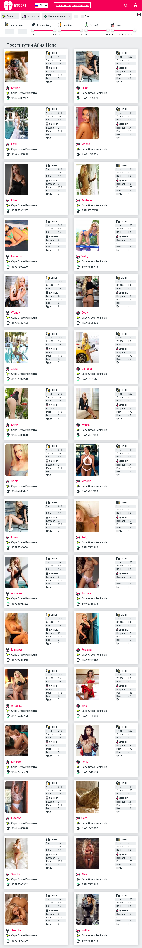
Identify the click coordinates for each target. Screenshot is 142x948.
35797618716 (90, 266)
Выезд (88, 16)
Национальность (57, 16)
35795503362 (90, 547)
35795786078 (90, 98)
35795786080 (90, 716)
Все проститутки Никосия (72, 5)
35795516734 (90, 772)
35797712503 (19, 772)
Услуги (31, 16)
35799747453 (90, 210)
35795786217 (19, 98)
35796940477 (19, 491)
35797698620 (90, 322)
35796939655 (90, 379)
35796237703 (19, 322)
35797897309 (90, 435)
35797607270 (19, 266)
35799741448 (19, 659)
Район (9, 16)
